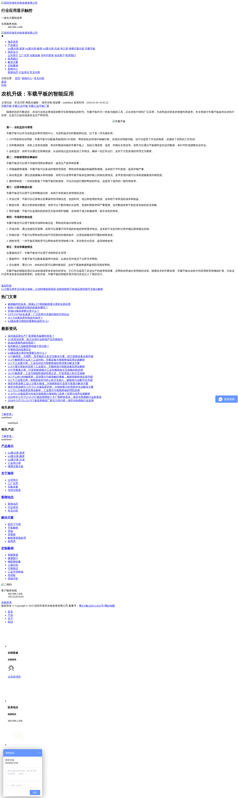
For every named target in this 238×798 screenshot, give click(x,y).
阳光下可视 (14, 524)
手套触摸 (13, 527)
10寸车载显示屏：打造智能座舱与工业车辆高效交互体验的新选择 (45, 370)
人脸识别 (13, 565)
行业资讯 (24, 72)
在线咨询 (6, 602)
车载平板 (90, 48)
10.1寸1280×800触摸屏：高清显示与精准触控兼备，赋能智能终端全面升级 (50, 376)
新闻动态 (13, 72)
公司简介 (13, 55)
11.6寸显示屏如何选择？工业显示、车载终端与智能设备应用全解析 (46, 366)
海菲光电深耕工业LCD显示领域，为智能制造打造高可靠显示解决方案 (48, 383)
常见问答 (35, 72)
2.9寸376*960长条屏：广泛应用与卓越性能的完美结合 (38, 314)
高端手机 (13, 578)
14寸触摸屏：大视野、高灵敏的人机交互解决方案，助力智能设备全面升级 (50, 356)
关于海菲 (7, 473)
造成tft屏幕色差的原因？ (22, 342)
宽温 (10, 531)
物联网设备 (14, 561)
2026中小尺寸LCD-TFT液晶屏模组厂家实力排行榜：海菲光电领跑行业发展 (51, 400)
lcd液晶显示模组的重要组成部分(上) (28, 321)
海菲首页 (13, 41)
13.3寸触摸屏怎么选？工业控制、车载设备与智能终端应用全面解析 (46, 359)
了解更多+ (7, 414)
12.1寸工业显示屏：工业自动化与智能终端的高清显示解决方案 (44, 363)
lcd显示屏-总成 (51, 48)
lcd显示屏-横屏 (33, 48)
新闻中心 (13, 69)
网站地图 (109, 605)
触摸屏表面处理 (17, 537)
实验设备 (35, 55)
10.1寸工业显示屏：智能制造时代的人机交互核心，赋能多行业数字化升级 (50, 380)
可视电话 (13, 568)
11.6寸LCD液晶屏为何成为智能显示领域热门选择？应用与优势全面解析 (49, 393)
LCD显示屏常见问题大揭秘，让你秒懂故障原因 (28, 289)
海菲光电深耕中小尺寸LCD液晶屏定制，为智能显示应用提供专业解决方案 (50, 387)
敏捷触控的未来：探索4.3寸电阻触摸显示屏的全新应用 (39, 304)
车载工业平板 (20, 106)
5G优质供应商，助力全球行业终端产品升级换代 (35, 339)
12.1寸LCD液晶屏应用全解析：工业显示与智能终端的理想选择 (44, 390)
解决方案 (13, 62)
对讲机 (12, 575)
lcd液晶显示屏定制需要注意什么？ (27, 353)
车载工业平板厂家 (38, 106)
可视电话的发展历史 (19, 349)
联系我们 (70, 55)
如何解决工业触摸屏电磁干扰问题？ (28, 346)
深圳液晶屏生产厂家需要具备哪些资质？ (31, 336)
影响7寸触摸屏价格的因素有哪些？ (28, 307)
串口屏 (64, 48)
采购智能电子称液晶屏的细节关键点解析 (80, 289)
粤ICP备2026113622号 (91, 605)
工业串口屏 (14, 463)
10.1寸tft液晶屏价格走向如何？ (25, 317)
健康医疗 (13, 558)
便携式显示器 (76, 48)
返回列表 (6, 285)
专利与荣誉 (47, 55)
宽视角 (12, 534)
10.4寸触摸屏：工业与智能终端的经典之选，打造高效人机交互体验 (46, 373)
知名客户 (59, 55)
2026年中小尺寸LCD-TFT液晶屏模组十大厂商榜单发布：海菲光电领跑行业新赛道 (55, 397)
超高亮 (12, 541)
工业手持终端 (15, 571)
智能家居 (13, 554)
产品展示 (13, 45)
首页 (17, 78)
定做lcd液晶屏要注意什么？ (23, 311)
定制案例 (13, 65)
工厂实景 (24, 55)
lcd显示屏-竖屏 (16, 48)
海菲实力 (13, 52)
